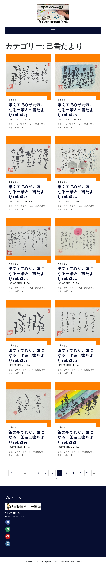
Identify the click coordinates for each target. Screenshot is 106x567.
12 (87, 473)
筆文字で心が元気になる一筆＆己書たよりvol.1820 (76, 355)
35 (49, 478)
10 (73, 473)
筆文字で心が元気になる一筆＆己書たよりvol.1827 (27, 109)
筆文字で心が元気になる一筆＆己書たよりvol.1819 (27, 437)
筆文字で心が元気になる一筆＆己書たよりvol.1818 (76, 437)
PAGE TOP (101, 547)
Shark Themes (76, 562)
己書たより (14, 100)
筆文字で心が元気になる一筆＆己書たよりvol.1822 (76, 273)
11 (80, 473)
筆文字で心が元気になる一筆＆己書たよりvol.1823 (27, 273)
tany (30, 119)
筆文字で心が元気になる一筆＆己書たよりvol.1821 (27, 355)
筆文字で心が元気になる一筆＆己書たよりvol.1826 (76, 109)
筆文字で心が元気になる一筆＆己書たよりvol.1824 (76, 191)
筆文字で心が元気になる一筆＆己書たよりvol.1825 (27, 191)
